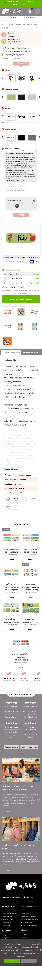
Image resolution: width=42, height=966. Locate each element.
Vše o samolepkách (9, 911)
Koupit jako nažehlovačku (16, 287)
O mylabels (6, 938)
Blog (4, 935)
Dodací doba (26, 914)
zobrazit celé (6, 811)
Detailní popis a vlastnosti (11, 58)
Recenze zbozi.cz (11, 747)
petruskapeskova (31, 729)
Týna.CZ (15, 727)
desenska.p (34, 706)
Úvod (3, 17)
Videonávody (7, 922)
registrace (25, 935)
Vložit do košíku (21, 299)
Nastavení (29, 961)
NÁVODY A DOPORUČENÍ (15, 425)
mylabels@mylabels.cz (13, 897)
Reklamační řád (27, 922)
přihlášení (25, 938)
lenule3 (15, 706)
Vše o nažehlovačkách (10, 914)
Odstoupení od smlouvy (29, 925)
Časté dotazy (7, 925)
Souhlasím (12, 961)
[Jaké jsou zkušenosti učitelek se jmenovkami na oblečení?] (21, 770)
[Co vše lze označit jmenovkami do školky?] (21, 829)
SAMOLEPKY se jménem (15, 17)
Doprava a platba (27, 911)
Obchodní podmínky (28, 917)
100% (17, 206)
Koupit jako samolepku (14, 270)
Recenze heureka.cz (29, 747)
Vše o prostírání (8, 917)
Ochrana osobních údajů (30, 919)
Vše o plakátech (8, 919)
